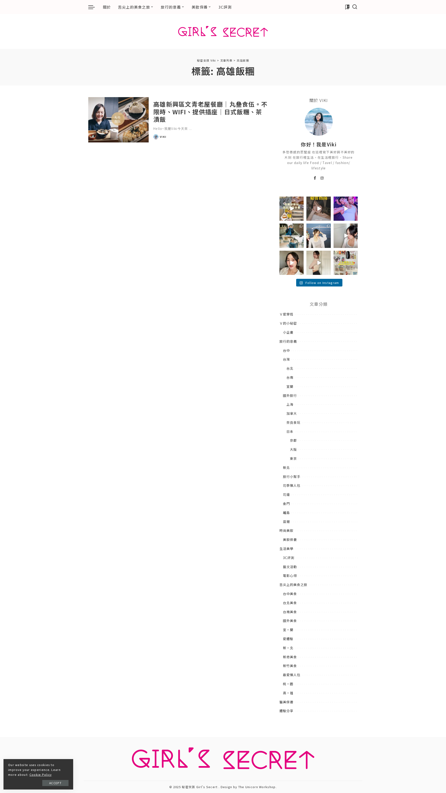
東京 (293, 458)
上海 (289, 404)
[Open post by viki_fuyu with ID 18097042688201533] (346, 263)
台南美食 (290, 611)
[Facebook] (315, 178)
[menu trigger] (93, 7)
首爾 (286, 521)
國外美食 (290, 620)
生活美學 (286, 548)
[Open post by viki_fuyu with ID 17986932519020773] (346, 236)
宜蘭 (289, 386)
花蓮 (286, 494)
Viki (163, 136)
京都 (293, 440)
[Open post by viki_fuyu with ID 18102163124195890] (291, 209)
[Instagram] (322, 178)
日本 (289, 431)
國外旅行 (290, 395)
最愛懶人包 (291, 674)
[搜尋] (355, 7)
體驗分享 (286, 710)
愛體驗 (288, 638)
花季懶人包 (291, 485)
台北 (289, 368)
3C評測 (288, 557)
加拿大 (291, 413)
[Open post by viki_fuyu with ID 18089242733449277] (291, 263)
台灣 (286, 359)
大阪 (293, 449)
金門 (286, 503)
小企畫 (288, 332)
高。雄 (288, 693)
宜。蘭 (288, 629)
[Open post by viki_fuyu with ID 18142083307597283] (346, 209)
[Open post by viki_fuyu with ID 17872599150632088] (318, 209)
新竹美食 (290, 665)
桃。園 (288, 683)
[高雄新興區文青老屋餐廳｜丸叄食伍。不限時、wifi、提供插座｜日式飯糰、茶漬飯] (118, 119)
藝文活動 (290, 566)
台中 (286, 350)
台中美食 (290, 593)
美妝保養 (290, 539)
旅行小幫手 (291, 476)
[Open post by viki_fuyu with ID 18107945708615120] (291, 236)
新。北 (288, 647)
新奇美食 (290, 657)
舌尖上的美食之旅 (293, 584)
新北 (286, 467)
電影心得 (290, 575)
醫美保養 (286, 702)
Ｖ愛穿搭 (286, 314)
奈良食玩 (293, 422)
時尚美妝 (286, 530)
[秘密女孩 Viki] (223, 31)
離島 (286, 512)
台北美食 (290, 602)
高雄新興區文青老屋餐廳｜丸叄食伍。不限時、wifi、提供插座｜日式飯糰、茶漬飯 (210, 111)
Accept (55, 783)
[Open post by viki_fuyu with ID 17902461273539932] (318, 263)
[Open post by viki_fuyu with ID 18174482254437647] (318, 236)
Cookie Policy (41, 775)
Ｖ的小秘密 (288, 323)
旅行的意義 (288, 341)
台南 (289, 377)
